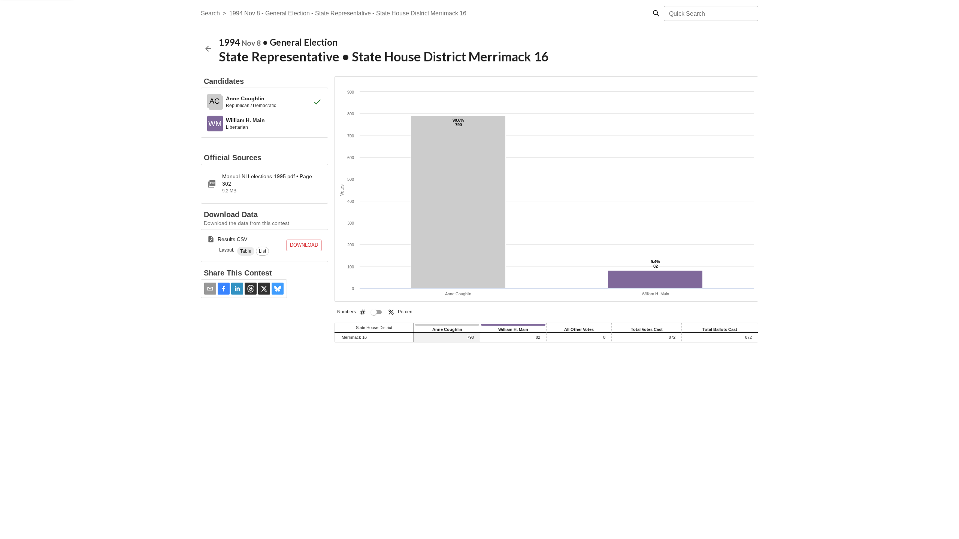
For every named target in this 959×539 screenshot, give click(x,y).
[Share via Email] (210, 289)
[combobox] (710, 13)
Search (210, 13)
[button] (245, 251)
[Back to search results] (208, 48)
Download (304, 245)
